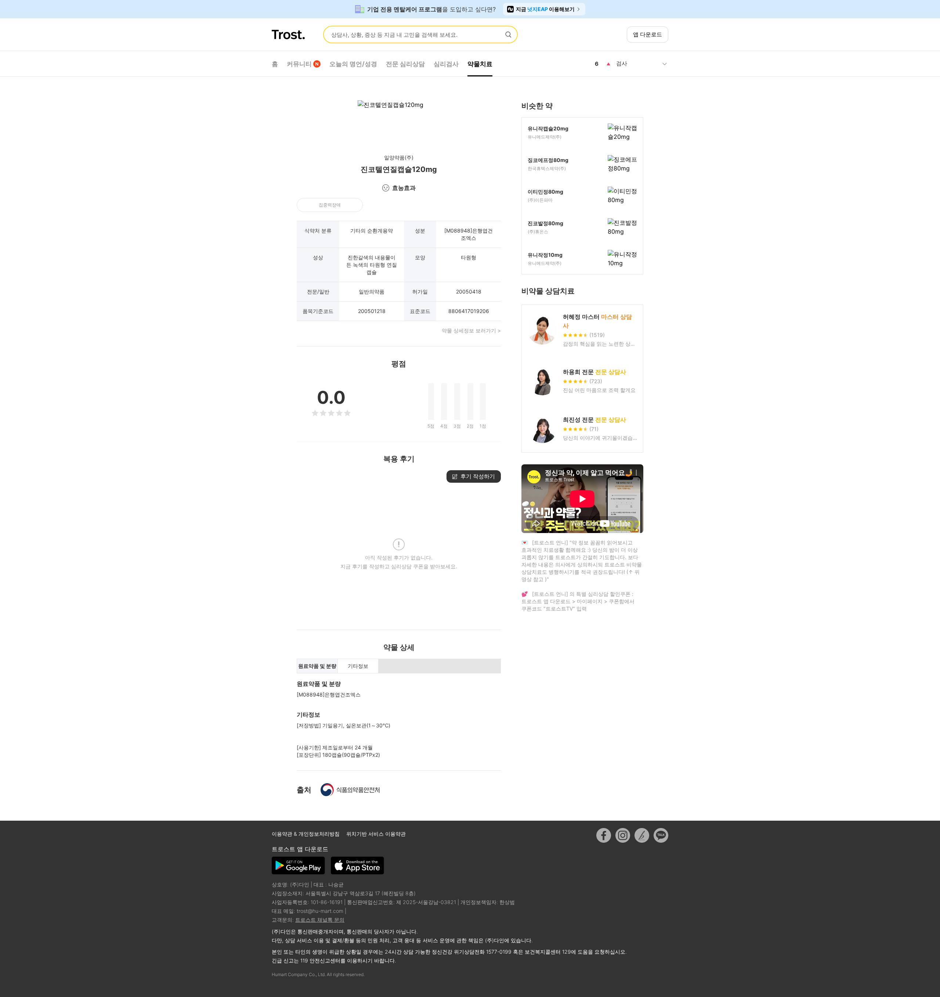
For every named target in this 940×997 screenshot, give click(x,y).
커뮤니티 (299, 64)
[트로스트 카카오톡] (661, 835)
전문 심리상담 (405, 64)
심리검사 (446, 64)
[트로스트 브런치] (641, 835)
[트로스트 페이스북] (603, 835)
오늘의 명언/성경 (353, 64)
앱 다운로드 (647, 34)
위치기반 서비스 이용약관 (376, 834)
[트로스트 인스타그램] (622, 835)
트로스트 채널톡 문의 (319, 920)
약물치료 (479, 64)
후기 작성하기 (477, 476)
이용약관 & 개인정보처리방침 (306, 834)
